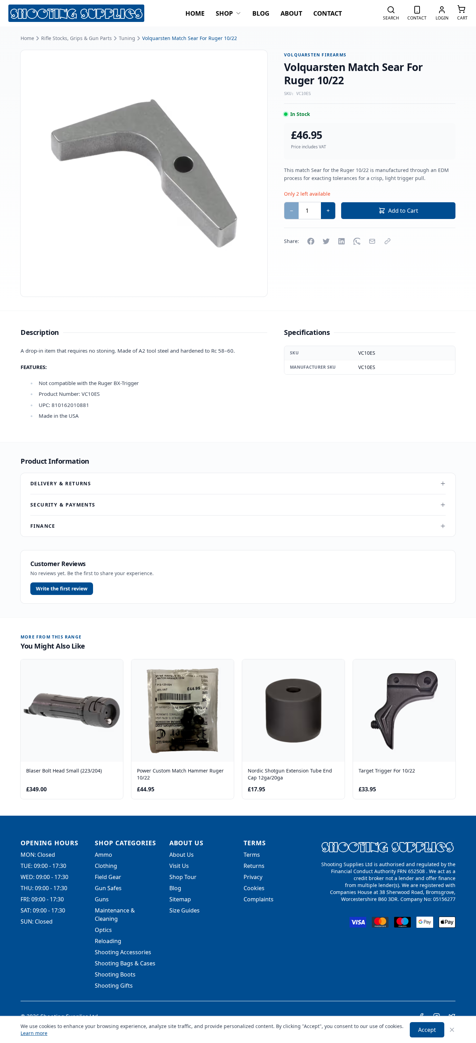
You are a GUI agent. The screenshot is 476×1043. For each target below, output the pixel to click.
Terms (252, 854)
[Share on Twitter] (326, 241)
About (291, 13)
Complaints (259, 899)
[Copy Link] (387, 241)
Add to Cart (403, 210)
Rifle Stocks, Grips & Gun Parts (76, 38)
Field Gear (108, 877)
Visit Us (179, 866)
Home (195, 13)
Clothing (106, 866)
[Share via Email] (372, 241)
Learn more (34, 1033)
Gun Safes (108, 888)
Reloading (108, 941)
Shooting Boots (115, 974)
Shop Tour (183, 877)
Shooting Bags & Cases (125, 963)
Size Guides (184, 910)
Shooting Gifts (114, 985)
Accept (427, 1030)
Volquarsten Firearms (315, 55)
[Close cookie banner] (452, 1030)
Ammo (103, 854)
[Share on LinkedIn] (341, 241)
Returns (254, 866)
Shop (224, 13)
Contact (327, 13)
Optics (103, 930)
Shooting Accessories (123, 952)
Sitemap (180, 899)
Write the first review (61, 588)
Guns (102, 899)
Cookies (254, 888)
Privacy (253, 877)
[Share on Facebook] (311, 241)
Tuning (127, 38)
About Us (181, 854)
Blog (260, 13)
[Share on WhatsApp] (357, 241)
